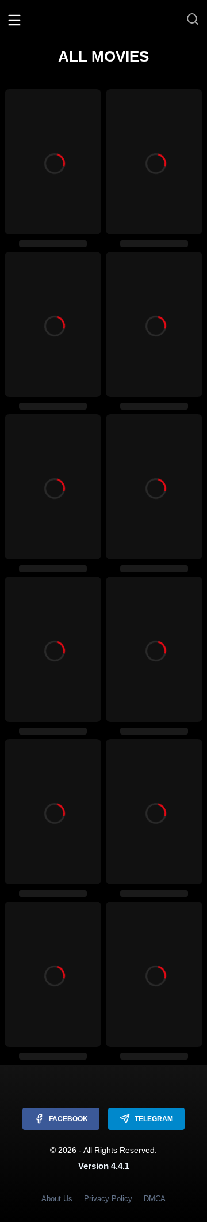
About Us (56, 1198)
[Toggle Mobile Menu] (14, 20)
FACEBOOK (68, 1119)
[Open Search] (192, 19)
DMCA (155, 1198)
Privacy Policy (108, 1198)
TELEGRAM (154, 1119)
